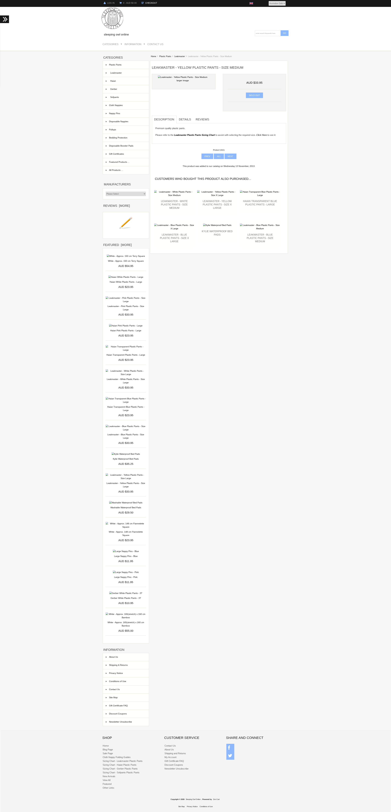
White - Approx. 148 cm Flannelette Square (126, 533)
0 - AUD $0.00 (130, 3)
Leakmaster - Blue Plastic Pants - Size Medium (260, 238)
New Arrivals (109, 776)
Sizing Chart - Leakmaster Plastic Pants (123, 761)
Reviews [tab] (202, 119)
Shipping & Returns (118, 665)
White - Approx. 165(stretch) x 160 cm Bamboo (126, 624)
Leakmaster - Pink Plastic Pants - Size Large (126, 308)
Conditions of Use (117, 681)
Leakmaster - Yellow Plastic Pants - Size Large (125, 485)
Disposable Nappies (127, 121)
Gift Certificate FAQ (118, 705)
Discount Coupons (118, 714)
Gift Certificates (127, 154)
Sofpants (127, 97)
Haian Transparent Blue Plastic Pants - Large (125, 408)
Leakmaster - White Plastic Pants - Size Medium (174, 204)
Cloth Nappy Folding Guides (117, 757)
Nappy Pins (127, 113)
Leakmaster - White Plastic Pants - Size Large (126, 381)
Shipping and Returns (175, 753)
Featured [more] (117, 245)
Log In (111, 3)
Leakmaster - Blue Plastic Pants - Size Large (125, 436)
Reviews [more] (116, 205)
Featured (107, 784)
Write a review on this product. (126, 233)
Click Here (261, 135)
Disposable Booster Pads (127, 146)
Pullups (127, 129)
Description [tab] (164, 119)
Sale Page (108, 753)
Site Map (113, 697)
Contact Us (155, 44)
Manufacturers (117, 184)
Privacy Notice (116, 673)
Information (132, 44)
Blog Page (108, 749)
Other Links (108, 787)
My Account (170, 757)
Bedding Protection (127, 138)
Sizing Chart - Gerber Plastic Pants (120, 768)
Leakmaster (179, 56)
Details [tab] (185, 119)
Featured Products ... (119, 162)
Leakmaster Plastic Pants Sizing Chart (194, 135)
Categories (110, 44)
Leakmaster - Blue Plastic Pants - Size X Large (174, 238)
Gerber (127, 89)
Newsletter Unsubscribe (120, 722)
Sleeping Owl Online (193, 799)
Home (153, 56)
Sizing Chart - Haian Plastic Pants (119, 765)
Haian (127, 81)
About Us (113, 657)
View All (106, 780)
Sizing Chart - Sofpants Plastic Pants (121, 772)
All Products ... (116, 170)
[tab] (214, 118)
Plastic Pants (165, 56)
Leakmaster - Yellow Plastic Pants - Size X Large (217, 204)
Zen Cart (216, 799)
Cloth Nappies (127, 105)
